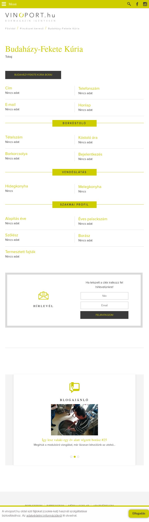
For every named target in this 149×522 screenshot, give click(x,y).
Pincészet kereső (32, 29)
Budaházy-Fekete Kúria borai (33, 75)
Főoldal (10, 29)
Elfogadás (139, 513)
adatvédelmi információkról (44, 515)
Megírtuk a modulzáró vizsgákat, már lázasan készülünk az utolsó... (74, 441)
